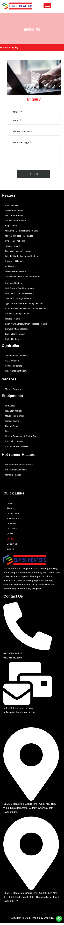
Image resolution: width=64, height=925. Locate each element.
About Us (11, 508)
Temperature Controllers (16, 356)
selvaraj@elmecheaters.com (19, 712)
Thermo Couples (13, 389)
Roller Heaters (12, 339)
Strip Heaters (11, 226)
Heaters (8, 195)
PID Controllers (12, 361)
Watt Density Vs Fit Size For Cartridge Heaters (26, 308)
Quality (10, 534)
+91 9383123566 (12, 657)
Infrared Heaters (12, 319)
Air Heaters (10, 266)
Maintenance (13, 518)
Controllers (12, 346)
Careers (10, 549)
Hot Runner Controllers (16, 371)
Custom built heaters (14, 261)
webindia (49, 917)
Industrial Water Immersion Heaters (21, 256)
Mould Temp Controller (15, 416)
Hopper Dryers (12, 421)
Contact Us (12, 544)
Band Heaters (11, 205)
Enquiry (10, 539)
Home (3, 47)
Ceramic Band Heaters (15, 220)
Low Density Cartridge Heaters (19, 293)
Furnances (10, 406)
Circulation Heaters (14, 441)
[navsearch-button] (55, 5)
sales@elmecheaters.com (18, 708)
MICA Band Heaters (14, 215)
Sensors (9, 379)
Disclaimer (12, 528)
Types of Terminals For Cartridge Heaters (24, 303)
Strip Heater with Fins (15, 241)
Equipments (12, 396)
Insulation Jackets (13, 411)
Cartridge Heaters (13, 283)
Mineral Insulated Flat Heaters (19, 236)
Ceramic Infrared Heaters (17, 329)
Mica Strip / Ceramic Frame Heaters (21, 231)
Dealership (12, 523)
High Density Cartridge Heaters (19, 288)
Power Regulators (13, 366)
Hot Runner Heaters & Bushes (19, 465)
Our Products (13, 513)
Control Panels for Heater (17, 446)
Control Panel (11, 426)
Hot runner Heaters (18, 455)
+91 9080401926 (12, 653)
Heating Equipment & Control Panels (22, 436)
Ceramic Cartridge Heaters (17, 314)
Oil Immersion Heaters (15, 271)
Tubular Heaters (12, 246)
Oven (7, 431)
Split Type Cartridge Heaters (18, 298)
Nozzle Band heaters (15, 210)
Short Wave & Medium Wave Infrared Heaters (26, 324)
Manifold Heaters (13, 475)
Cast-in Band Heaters (15, 334)
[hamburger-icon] (47, 5)
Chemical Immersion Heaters (18, 251)
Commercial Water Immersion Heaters (22, 276)
